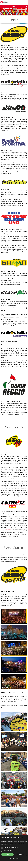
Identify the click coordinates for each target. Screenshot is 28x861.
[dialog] (14, 848)
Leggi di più (12, 844)
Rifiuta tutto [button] (20, 854)
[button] (14, 858)
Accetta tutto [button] (7, 854)
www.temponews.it (6, 529)
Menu (14, 6)
